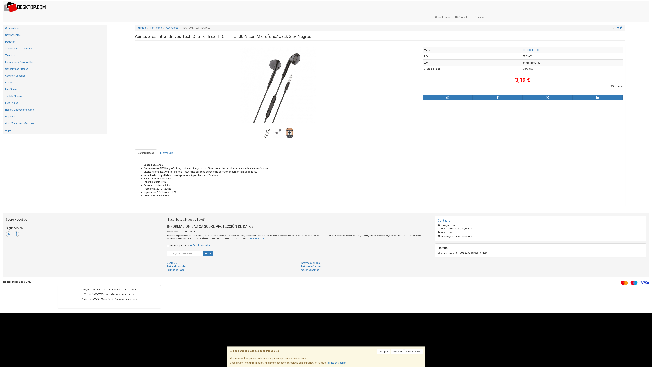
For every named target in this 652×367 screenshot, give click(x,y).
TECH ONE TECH (531, 50)
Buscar (480, 17)
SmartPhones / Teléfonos (19, 48)
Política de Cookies (337, 362)
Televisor (10, 55)
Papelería (10, 116)
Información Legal (310, 262)
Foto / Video (11, 103)
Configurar (383, 352)
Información (166, 153)
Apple (8, 130)
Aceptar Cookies (414, 352)
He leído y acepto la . (190, 245)
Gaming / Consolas (15, 75)
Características (146, 153)
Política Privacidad (176, 266)
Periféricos (11, 89)
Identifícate (443, 17)
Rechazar (397, 352)
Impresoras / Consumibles (19, 62)
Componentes (13, 35)
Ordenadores (12, 28)
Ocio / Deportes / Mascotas (19, 123)
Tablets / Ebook (13, 96)
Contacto (463, 17)
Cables (9, 82)
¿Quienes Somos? (310, 270)
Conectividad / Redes (16, 69)
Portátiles (10, 41)
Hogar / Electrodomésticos (19, 109)
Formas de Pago (175, 270)
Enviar (208, 253)
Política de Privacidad (255, 238)
